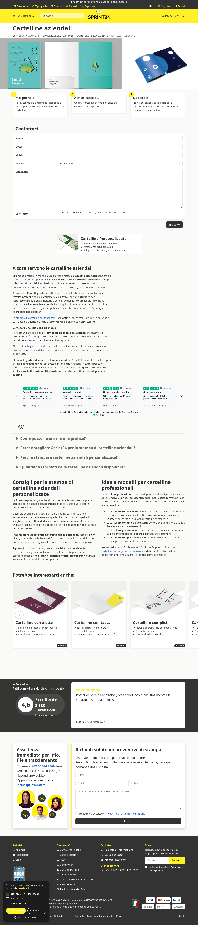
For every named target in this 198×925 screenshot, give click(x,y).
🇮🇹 (151, 6)
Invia (173, 224)
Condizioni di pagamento (100, 915)
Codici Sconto (67, 874)
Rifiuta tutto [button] (37, 910)
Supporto (170, 15)
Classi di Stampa (69, 869)
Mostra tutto (43, 715)
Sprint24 (99, 16)
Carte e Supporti (69, 854)
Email (18, 147)
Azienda (20, 850)
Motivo (19, 163)
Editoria (58, 6)
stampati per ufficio (24, 279)
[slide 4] (134, 724)
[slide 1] (117, 724)
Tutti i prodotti (25, 15)
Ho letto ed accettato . (166, 868)
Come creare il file (70, 850)
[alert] (26, 901)
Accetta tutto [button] (16, 910)
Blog (18, 859)
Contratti (79, 915)
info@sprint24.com (31, 785)
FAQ (62, 859)
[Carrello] (182, 16)
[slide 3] (128, 724)
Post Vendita (67, 884)
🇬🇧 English (59, 915)
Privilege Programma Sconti (76, 879)
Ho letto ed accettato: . (95, 212)
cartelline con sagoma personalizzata (123, 551)
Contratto (21, 213)
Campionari (66, 864)
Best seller (22, 6)
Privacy (120, 915)
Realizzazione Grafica (72, 889)
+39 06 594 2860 (43, 766)
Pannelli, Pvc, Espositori (82, 6)
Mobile (19, 155)
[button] (7, 894)
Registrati (166, 6)
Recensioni (21, 854)
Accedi (181, 6)
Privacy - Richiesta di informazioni (107, 212)
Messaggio (22, 172)
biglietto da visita (37, 346)
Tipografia (41, 6)
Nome (19, 138)
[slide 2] (123, 724)
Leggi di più (24, 888)
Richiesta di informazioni (118, 850)
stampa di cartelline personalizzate (36, 318)
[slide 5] (139, 724)
